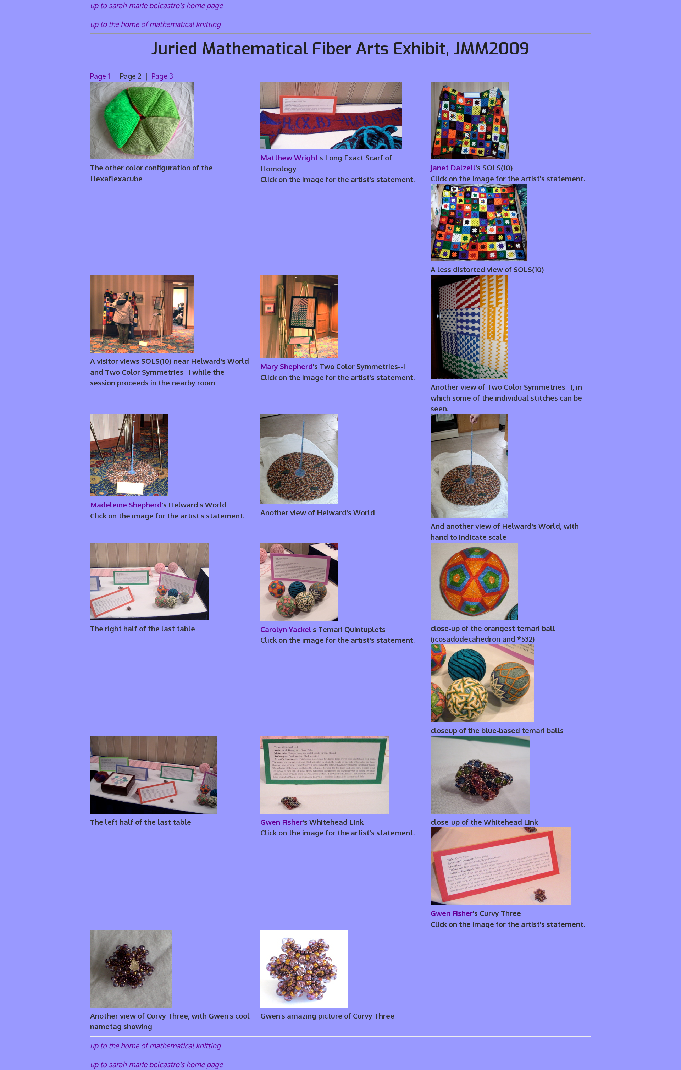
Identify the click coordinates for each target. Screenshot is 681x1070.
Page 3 (162, 76)
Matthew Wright (289, 157)
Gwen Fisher (281, 822)
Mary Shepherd (286, 366)
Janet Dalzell (453, 167)
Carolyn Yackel (285, 629)
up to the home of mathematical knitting (155, 24)
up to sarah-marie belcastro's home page (156, 5)
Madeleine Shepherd (126, 504)
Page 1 (101, 76)
